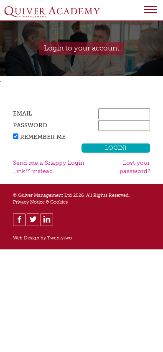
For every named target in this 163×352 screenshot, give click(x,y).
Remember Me (43, 137)
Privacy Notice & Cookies (40, 202)
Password (30, 125)
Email (22, 113)
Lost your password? (135, 167)
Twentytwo (59, 238)
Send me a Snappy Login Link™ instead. (48, 167)
